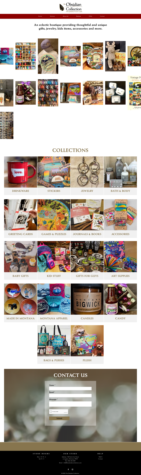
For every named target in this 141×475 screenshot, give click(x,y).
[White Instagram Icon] (72, 469)
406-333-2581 (72, 461)
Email (51, 392)
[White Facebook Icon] (68, 469)
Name (51, 385)
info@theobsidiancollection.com (72, 463)
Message (52, 399)
